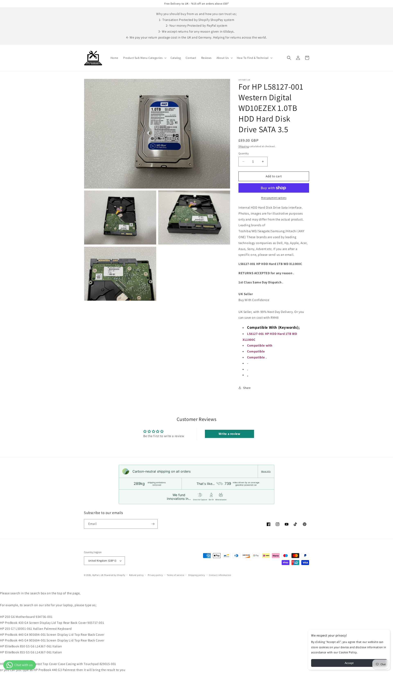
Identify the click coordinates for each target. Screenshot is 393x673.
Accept (349, 663)
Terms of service (175, 575)
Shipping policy (196, 575)
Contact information (220, 575)
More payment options (273, 197)
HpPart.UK (98, 575)
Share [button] (247, 388)
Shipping (243, 146)
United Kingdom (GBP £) (102, 560)
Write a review (229, 434)
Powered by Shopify (114, 575)
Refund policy (136, 575)
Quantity (243, 153)
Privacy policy (155, 575)
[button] (144, 57)
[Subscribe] (152, 524)
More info (266, 471)
